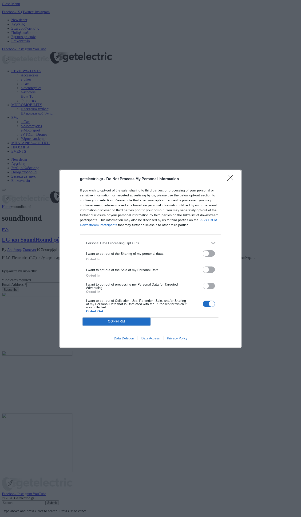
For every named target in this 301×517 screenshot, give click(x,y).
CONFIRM (116, 321)
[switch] (209, 253)
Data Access (150, 338)
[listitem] (150, 243)
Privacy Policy (177, 338)
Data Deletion (124, 338)
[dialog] (150, 258)
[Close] (231, 179)
